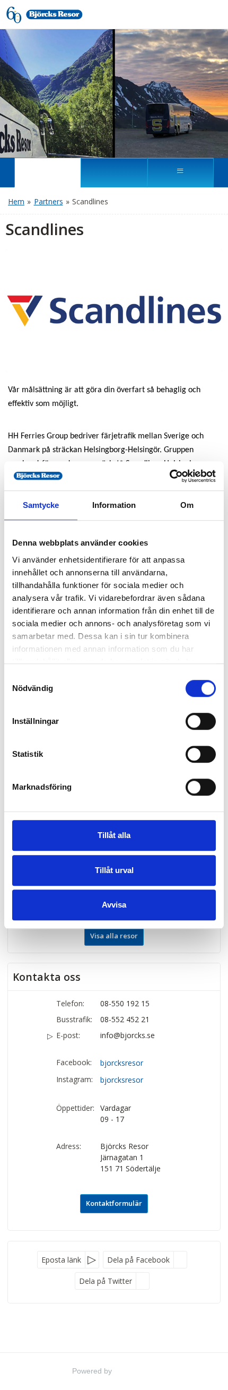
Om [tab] (187, 505)
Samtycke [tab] (41, 505)
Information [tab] (114, 505)
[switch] (201, 721)
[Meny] (180, 172)
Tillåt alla (114, 835)
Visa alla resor (114, 935)
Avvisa (114, 904)
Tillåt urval (114, 870)
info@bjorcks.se (127, 1035)
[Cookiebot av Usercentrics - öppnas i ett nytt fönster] (169, 476)
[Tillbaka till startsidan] (54, 14)
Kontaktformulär (114, 1203)
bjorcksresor (121, 1063)
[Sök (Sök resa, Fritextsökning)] (114, 172)
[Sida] (47, 172)
